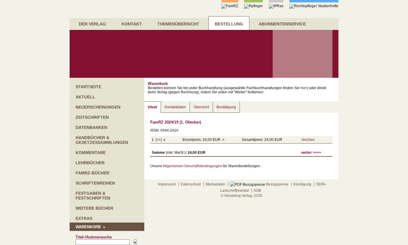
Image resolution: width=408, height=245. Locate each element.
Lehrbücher (90, 162)
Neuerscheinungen (98, 107)
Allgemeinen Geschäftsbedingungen (192, 166)
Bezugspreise (277, 184)
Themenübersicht (178, 24)
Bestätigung (226, 107)
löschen (308, 140)
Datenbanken (91, 127)
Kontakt (132, 24)
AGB (257, 190)
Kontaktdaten (175, 107)
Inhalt (152, 107)
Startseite (88, 86)
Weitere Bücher (94, 208)
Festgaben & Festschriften (93, 195)
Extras (84, 218)
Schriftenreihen (95, 183)
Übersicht (201, 107)
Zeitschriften (92, 117)
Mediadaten (215, 184)
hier (303, 88)
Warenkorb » (90, 227)
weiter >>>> (311, 152)
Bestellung (229, 24)
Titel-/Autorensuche (94, 237)
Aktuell (85, 97)
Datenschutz (191, 184)
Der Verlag (92, 24)
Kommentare (91, 152)
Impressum (167, 184)
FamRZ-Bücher (92, 173)
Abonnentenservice (282, 24)
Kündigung (302, 184)
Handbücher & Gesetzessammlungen (102, 140)
